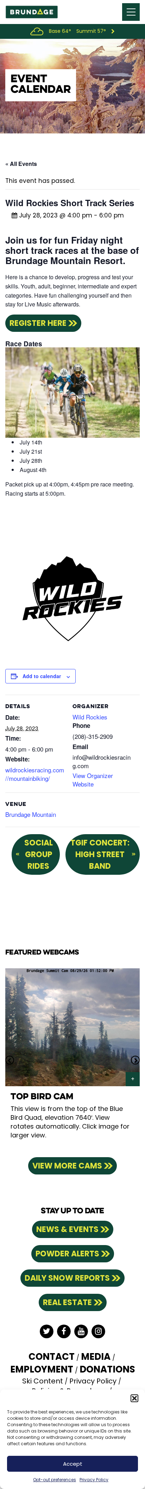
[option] (72, 1060)
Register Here (38, 323)
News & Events (67, 1229)
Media (96, 1356)
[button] (134, 1398)
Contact (52, 1356)
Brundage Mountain (30, 814)
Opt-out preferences (54, 1480)
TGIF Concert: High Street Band (100, 854)
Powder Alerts (67, 1253)
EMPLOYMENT (41, 1369)
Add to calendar (42, 676)
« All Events (21, 164)
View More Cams (67, 1165)
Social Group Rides (38, 854)
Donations (107, 1369)
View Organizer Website (92, 779)
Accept (72, 1463)
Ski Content (42, 1381)
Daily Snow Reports (67, 1278)
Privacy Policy (94, 1480)
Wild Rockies (89, 716)
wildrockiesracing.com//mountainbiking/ (34, 774)
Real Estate (67, 1302)
